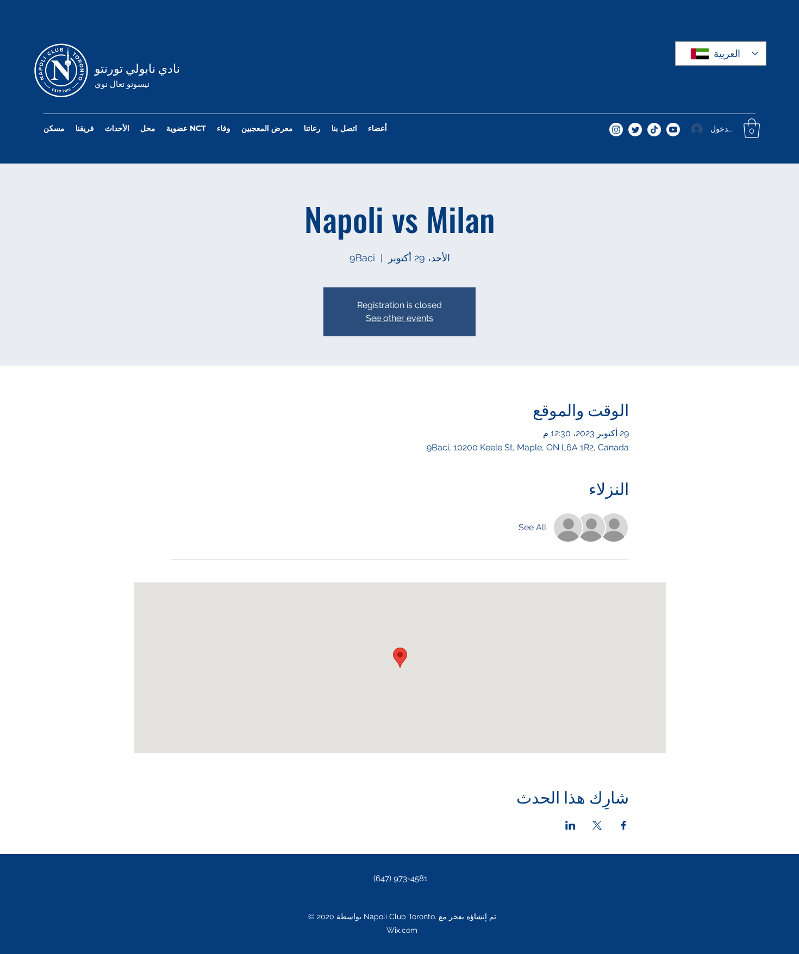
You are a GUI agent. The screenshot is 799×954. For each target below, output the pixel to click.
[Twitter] (635, 129)
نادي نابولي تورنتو (137, 67)
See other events (399, 318)
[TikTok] (654, 129)
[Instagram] (616, 129)
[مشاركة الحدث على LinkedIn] (570, 825)
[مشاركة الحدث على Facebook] (624, 825)
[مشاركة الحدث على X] (597, 825)
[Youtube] (673, 129)
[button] (752, 128)
